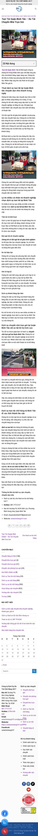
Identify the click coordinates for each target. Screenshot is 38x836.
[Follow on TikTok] (33, 784)
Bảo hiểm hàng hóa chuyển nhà (13, 630)
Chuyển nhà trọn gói (9, 564)
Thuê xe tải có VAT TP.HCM (11, 619)
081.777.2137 (7, 709)
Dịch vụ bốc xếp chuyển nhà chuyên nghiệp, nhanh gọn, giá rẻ (17, 610)
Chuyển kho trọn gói (9, 560)
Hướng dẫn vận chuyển (10, 592)
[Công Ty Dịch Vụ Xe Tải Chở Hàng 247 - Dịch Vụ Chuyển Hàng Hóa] (19, 8)
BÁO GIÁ (23, 827)
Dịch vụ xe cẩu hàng (9, 580)
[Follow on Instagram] (28, 784)
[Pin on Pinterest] (24, 526)
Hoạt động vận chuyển (28, 16)
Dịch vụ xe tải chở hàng (10, 584)
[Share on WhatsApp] (9, 526)
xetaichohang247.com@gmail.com (14, 719)
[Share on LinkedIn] (28, 526)
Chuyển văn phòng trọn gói (11, 568)
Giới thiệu (17, 824)
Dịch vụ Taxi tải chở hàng (10, 16)
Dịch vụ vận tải (27, 824)
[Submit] (34, 671)
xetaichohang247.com (19, 519)
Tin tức (4, 597)
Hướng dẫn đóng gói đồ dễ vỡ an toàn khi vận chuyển (18, 625)
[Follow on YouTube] (29, 790)
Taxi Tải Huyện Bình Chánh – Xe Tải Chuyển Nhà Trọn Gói (10, 536)
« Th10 (4, 665)
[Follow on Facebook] (24, 784)
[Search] (35, 9)
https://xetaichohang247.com (12, 725)
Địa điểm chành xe (8, 572)
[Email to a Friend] (21, 526)
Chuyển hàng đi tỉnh (9, 556)
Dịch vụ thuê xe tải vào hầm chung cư (15, 615)
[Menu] (3, 8)
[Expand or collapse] (34, 63)
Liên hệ (30, 827)
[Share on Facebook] (13, 526)
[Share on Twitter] (17, 526)
